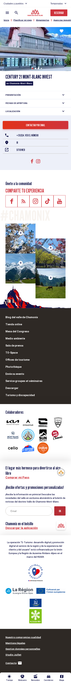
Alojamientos (42, 20)
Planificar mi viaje (22, 20)
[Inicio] (35, 13)
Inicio (6, 20)
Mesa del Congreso (17, 331)
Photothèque (13, 366)
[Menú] (7, 12)
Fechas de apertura (16, 103)
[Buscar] (16, 12)
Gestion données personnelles (22, 649)
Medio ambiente (15, 338)
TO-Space (11, 352)
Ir (17, 142)
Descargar (11, 388)
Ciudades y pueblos (13, 3)
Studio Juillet (13, 654)
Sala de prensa (14, 345)
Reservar (59, 13)
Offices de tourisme (17, 359)
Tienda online (13, 324)
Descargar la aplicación (21, 528)
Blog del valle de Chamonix (21, 317)
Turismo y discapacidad (20, 395)
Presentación (13, 95)
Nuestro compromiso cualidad (23, 637)
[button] (32, 68)
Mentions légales (15, 643)
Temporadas (56, 3)
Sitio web (20, 150)
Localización (12, 111)
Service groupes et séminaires (23, 381)
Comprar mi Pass (17, 477)
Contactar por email (35, 125)
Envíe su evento (14, 373)
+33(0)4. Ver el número (27, 135)
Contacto (11, 663)
